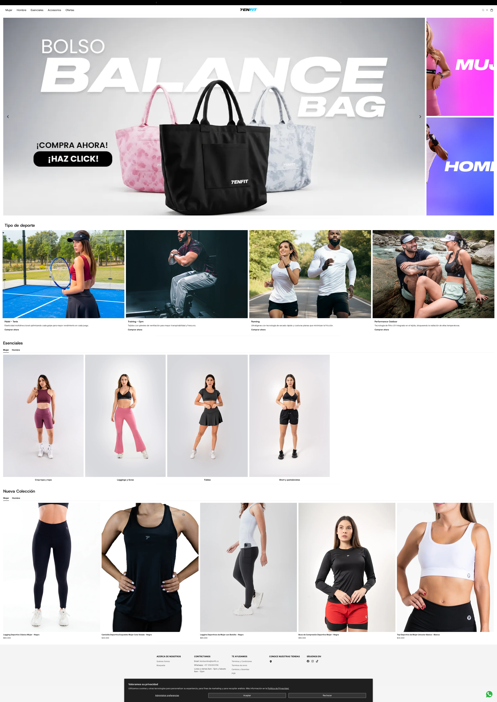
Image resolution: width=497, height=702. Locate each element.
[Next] (341, 2)
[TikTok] (317, 661)
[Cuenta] (487, 10)
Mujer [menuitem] (8, 10)
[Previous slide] (8, 116)
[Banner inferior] (460, 166)
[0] (492, 10)
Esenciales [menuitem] (37, 10)
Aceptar (247, 695)
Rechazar (327, 695)
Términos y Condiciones (242, 661)
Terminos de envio (239, 665)
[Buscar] (483, 10)
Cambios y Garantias (240, 669)
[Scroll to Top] (492, 688)
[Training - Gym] (187, 274)
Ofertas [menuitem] (69, 10)
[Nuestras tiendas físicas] (286, 661)
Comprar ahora (12, 329)
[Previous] (156, 2)
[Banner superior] (460, 67)
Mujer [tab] (6, 350)
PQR (233, 673)
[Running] (310, 274)
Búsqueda (161, 665)
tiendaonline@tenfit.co (209, 661)
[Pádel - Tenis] (63, 274)
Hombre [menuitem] (21, 10)
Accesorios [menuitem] (54, 10)
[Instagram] (312, 661)
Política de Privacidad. (278, 688)
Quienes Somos (163, 661)
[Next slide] (420, 116)
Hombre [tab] (16, 350)
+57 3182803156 (211, 665)
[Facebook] (308, 661)
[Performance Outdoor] (433, 274)
